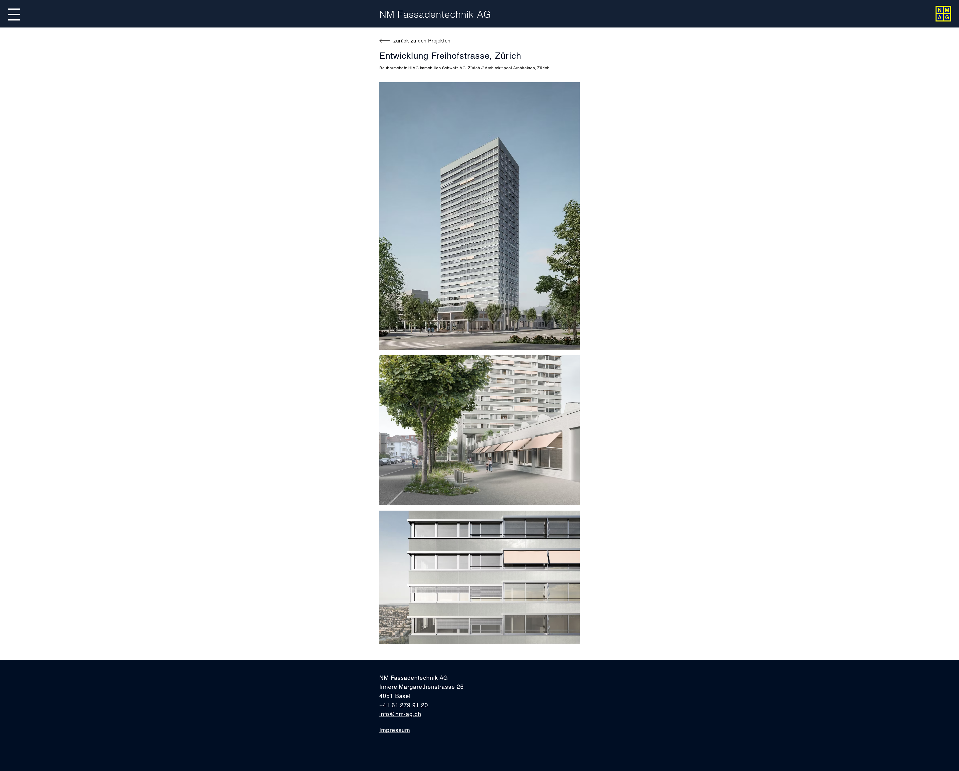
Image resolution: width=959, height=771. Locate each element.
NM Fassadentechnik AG (435, 14)
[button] (14, 14)
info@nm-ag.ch (400, 714)
